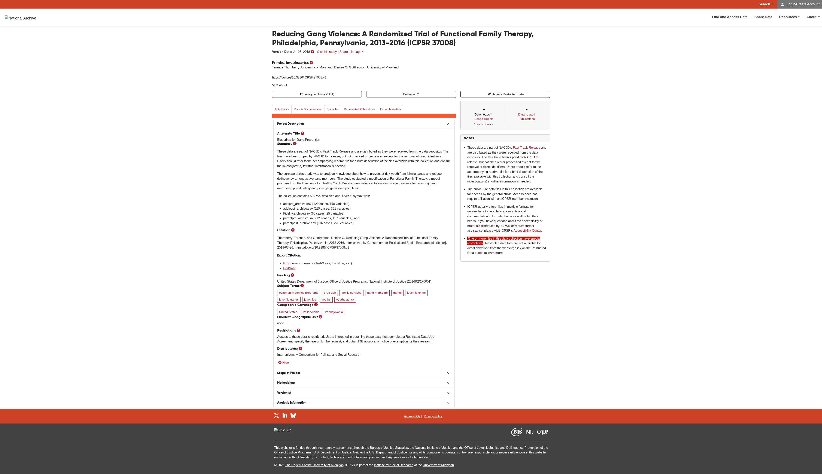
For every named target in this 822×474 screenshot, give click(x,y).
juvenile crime (416, 292)
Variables (333, 109)
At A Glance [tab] (281, 109)
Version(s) (284, 392)
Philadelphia (311, 312)
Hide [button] (285, 362)
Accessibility (412, 416)
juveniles (310, 299)
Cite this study (327, 51)
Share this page (350, 51)
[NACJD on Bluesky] (293, 416)
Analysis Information (291, 402)
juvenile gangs (289, 299)
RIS (286, 263)
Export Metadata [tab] (390, 109)
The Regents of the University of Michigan (314, 465)
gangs (397, 292)
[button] (312, 51)
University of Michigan (438, 465)
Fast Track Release (526, 147)
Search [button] (765, 4)
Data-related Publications (359, 109)
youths (326, 299)
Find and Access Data (730, 17)
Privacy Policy (433, 416)
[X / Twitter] (276, 416)
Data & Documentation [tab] (308, 109)
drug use (330, 292)
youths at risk (345, 299)
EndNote (289, 268)
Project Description (290, 123)
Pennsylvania (334, 312)
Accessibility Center (527, 230)
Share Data (763, 17)
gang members (377, 292)
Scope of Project (288, 373)
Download (410, 94)
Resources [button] (788, 17)
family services (351, 292)
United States (288, 312)
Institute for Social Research (393, 465)
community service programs (298, 292)
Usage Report (483, 118)
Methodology (286, 382)
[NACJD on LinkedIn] (285, 416)
